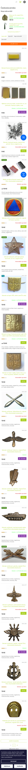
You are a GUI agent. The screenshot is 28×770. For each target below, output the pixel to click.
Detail (23, 76)
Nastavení (13, 761)
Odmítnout (7, 766)
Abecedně (4, 39)
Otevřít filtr (14, 44)
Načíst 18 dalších (14, 741)
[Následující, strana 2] (14, 745)
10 (17, 745)
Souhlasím (20, 766)
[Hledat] (16, 1)
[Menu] (24, 1)
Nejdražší (10, 36)
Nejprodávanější (18, 36)
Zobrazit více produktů (13, 31)
